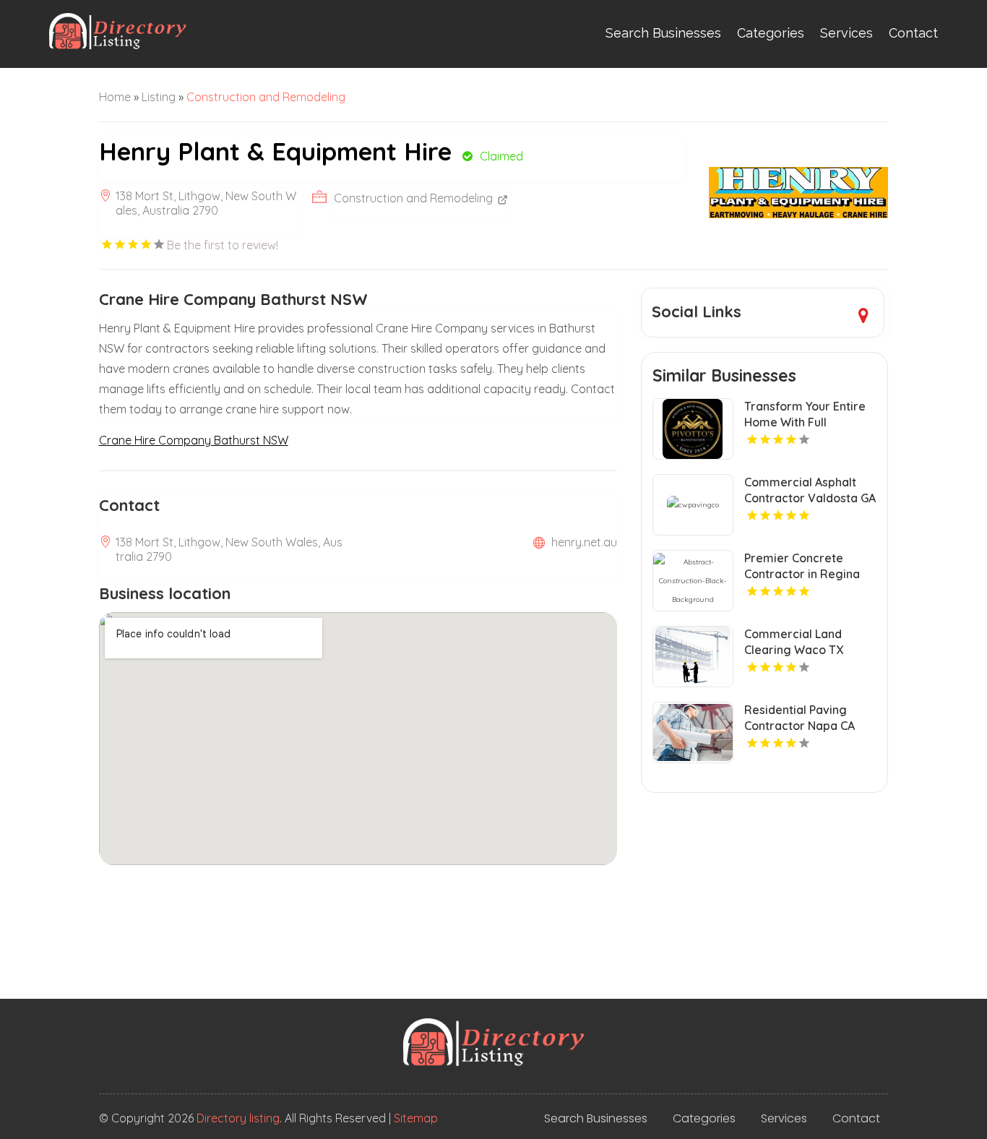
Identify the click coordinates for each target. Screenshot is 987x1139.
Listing (159, 97)
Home (115, 97)
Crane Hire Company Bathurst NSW (193, 440)
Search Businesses (663, 32)
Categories (770, 32)
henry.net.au (584, 542)
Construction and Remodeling (265, 97)
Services (846, 32)
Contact (913, 32)
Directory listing (238, 1118)
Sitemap (416, 1118)
